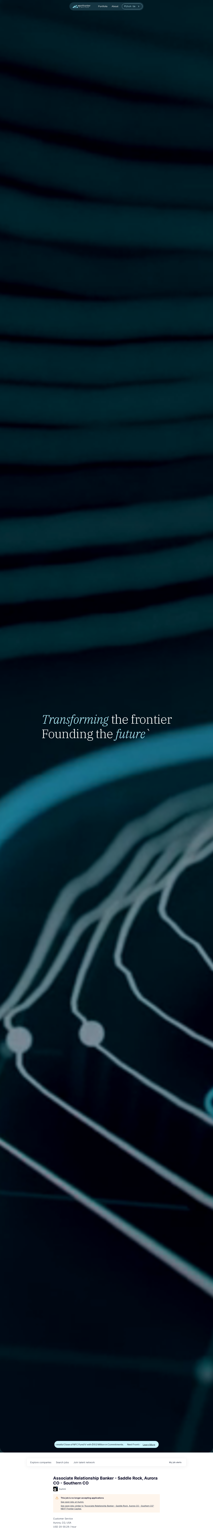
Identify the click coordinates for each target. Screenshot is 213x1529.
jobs (62, 1462)
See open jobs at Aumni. (72, 1502)
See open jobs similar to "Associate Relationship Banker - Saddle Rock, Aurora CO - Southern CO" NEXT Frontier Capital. (107, 1507)
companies (40, 1462)
